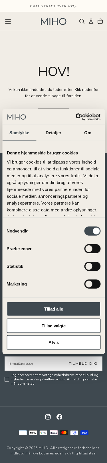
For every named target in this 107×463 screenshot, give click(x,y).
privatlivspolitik (52, 379)
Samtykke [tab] (19, 132)
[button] (8, 21)
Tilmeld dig (83, 363)
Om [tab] (87, 132)
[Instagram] (48, 416)
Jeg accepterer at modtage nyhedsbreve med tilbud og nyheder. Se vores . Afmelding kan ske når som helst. (54, 379)
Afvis (54, 342)
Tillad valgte (54, 325)
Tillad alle (53, 309)
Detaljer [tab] (53, 132)
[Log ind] (91, 21)
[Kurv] (100, 21)
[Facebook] (59, 416)
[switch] (92, 248)
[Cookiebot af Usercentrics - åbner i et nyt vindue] (76, 117)
